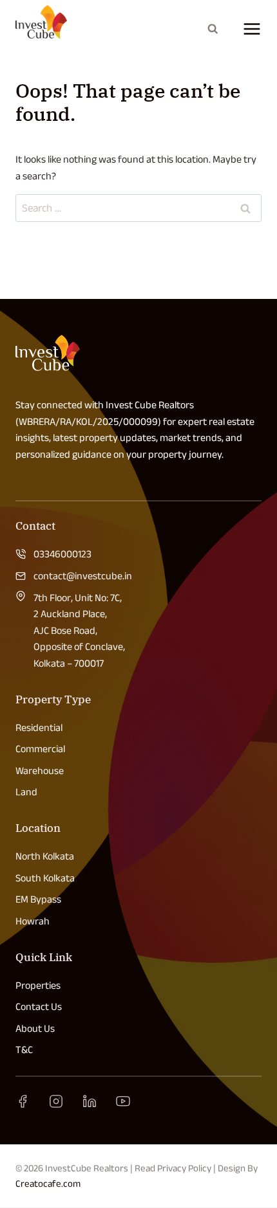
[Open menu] (248, 29)
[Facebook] (22, 1101)
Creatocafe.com (48, 1183)
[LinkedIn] (89, 1101)
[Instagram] (56, 1101)
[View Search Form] (213, 29)
